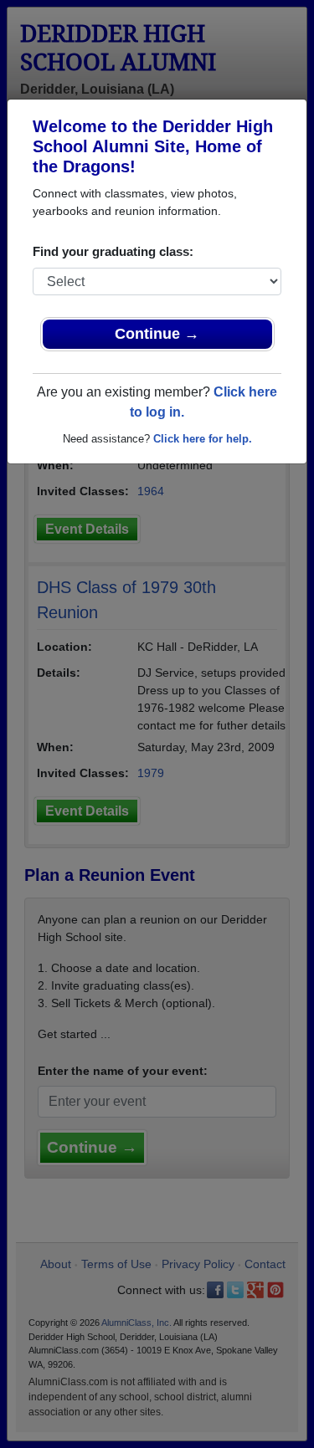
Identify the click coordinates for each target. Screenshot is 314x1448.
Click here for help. (202, 438)
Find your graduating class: (113, 251)
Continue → (157, 333)
